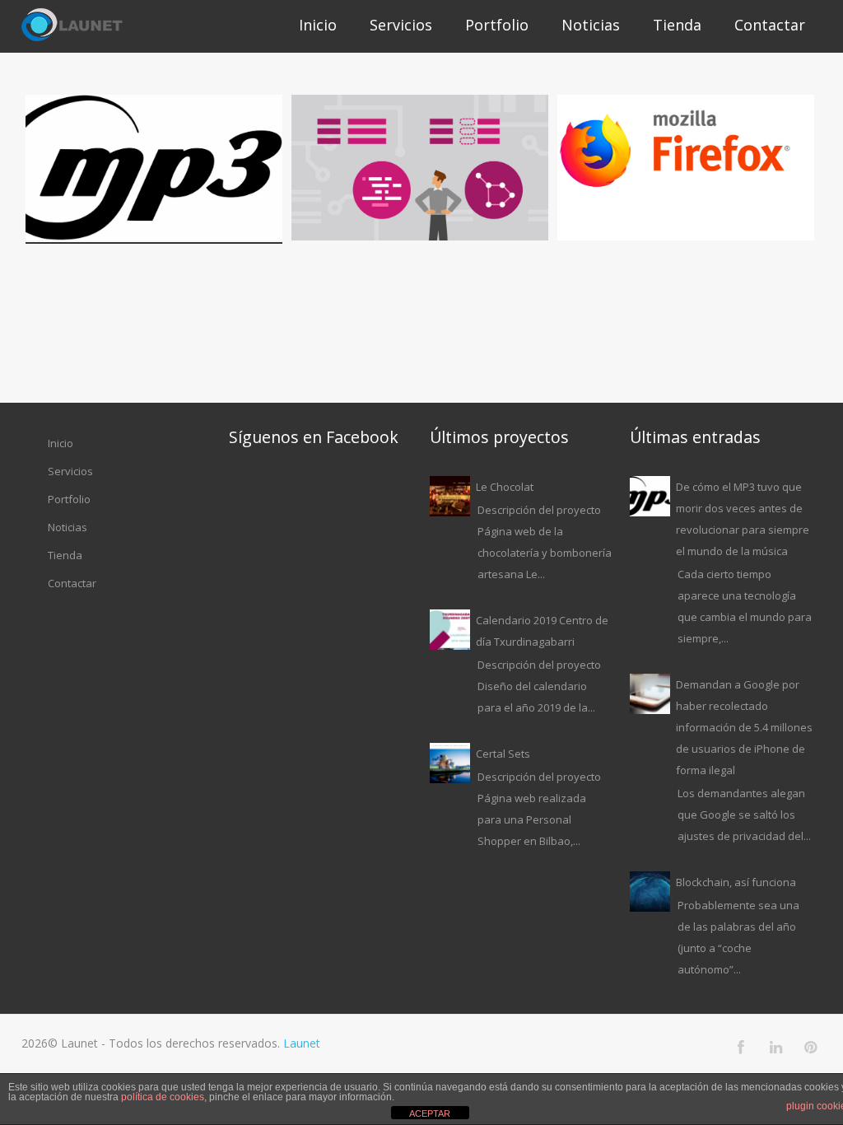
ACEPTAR (429, 1113)
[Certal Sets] (450, 763)
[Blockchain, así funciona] (650, 891)
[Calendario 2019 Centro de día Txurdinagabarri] (450, 629)
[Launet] (72, 26)
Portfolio (497, 25)
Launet (301, 1043)
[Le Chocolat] (450, 496)
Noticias (590, 25)
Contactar (769, 25)
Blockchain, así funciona (736, 882)
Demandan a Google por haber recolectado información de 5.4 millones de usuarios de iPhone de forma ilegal (744, 727)
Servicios (401, 25)
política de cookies (162, 1097)
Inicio (318, 25)
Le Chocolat (504, 486)
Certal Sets (503, 753)
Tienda (677, 25)
